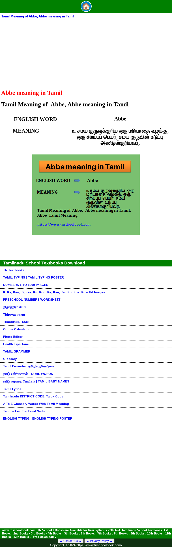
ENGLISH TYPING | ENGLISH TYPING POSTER (37, 418)
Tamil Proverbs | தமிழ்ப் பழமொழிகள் (28, 366)
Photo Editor (12, 336)
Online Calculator (16, 329)
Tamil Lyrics (12, 389)
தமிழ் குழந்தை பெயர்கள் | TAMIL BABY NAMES (36, 381)
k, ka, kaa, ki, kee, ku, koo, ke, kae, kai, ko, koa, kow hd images (54, 292)
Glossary (10, 359)
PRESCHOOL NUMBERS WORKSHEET (31, 299)
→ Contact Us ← (71, 541)
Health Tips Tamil (16, 344)
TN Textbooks (13, 270)
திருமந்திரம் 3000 (14, 307)
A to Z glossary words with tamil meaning (36, 403)
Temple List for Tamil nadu (24, 411)
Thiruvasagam (14, 314)
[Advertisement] (86, 52)
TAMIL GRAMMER (16, 351)
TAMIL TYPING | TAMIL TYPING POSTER (33, 277)
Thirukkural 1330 (16, 322)
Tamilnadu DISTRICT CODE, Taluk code (33, 396)
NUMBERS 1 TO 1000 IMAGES (25, 285)
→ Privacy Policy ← (99, 541)
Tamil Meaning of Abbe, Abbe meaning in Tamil (37, 16)
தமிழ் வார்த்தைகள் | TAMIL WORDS (28, 374)
